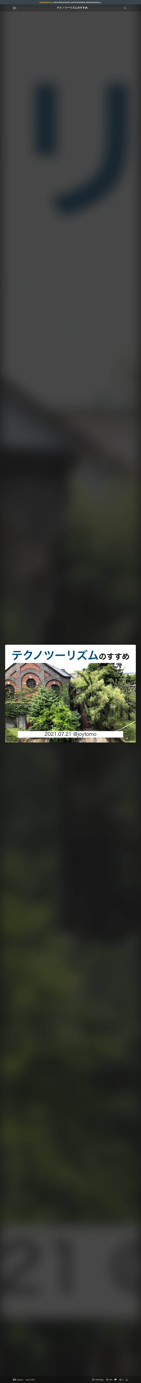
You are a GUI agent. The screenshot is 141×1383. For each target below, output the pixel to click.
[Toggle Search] (125, 8)
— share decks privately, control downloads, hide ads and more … (70, 2)
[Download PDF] (127, 1380)
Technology (99, 1380)
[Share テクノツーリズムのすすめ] (115, 1379)
